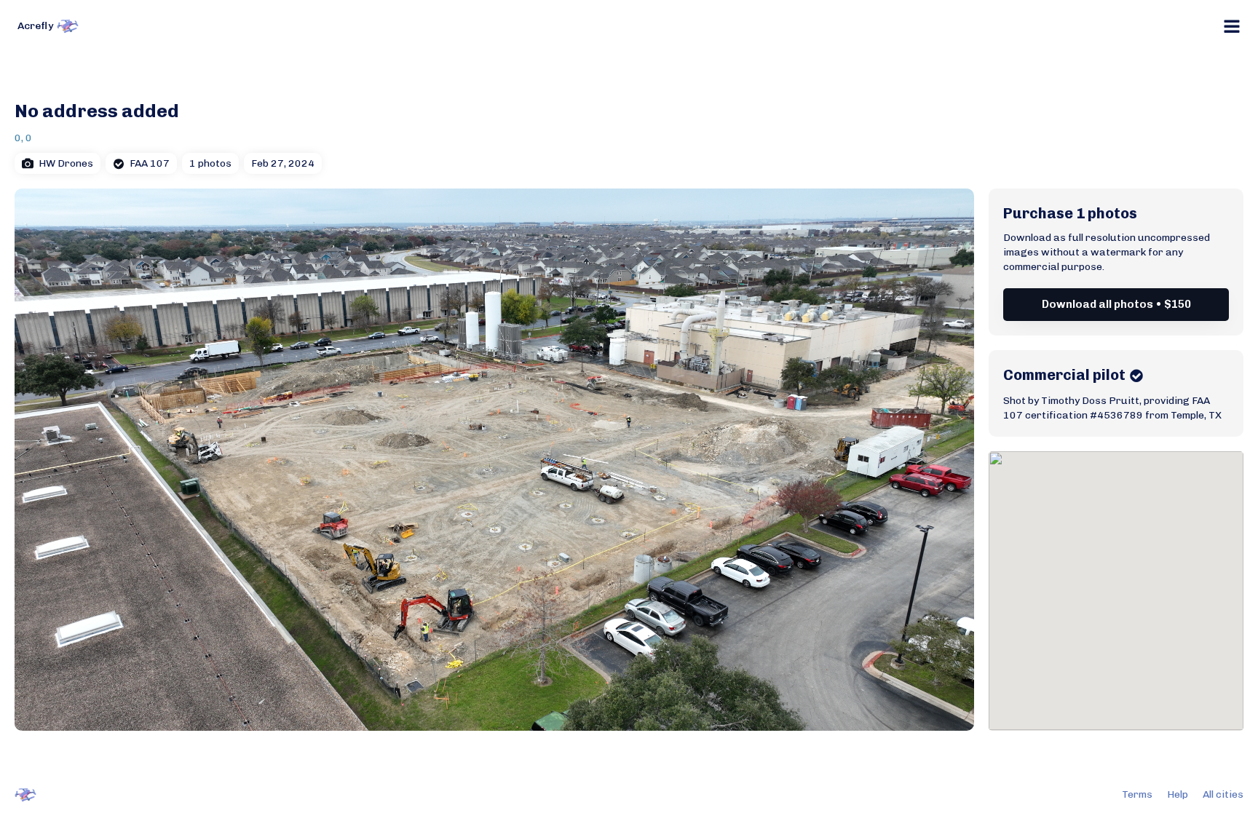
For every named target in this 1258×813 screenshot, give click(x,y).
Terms (1137, 794)
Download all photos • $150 (1116, 304)
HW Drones (66, 163)
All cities (1223, 794)
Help (1177, 794)
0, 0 (23, 138)
